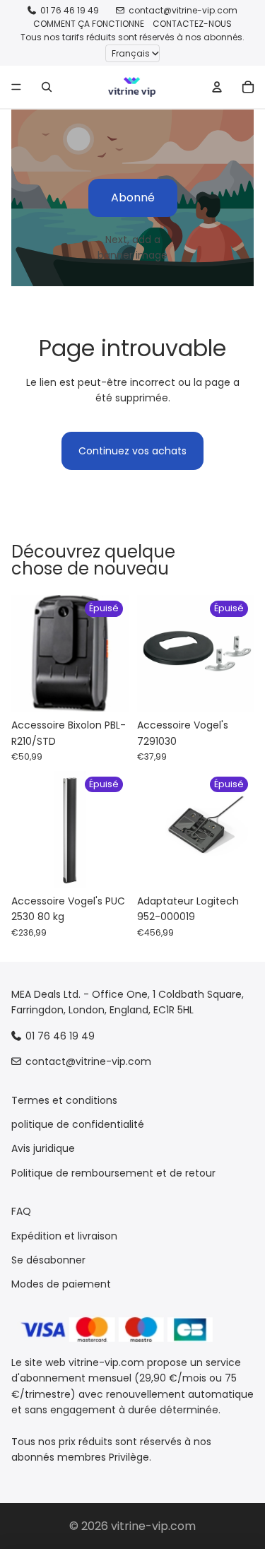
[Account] (216, 86)
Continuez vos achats (132, 451)
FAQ (21, 1211)
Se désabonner (48, 1260)
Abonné (133, 197)
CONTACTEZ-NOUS (192, 24)
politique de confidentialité (77, 1124)
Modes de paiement (61, 1284)
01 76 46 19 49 (69, 10)
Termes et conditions (64, 1099)
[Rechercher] (46, 86)
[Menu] (16, 87)
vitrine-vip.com (153, 1526)
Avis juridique (43, 1148)
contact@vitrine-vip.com (183, 10)
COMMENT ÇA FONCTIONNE (88, 24)
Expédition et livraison (64, 1235)
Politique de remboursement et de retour (113, 1173)
